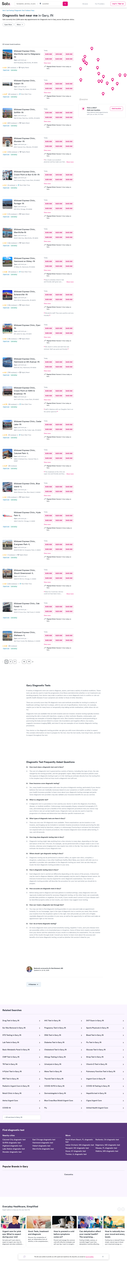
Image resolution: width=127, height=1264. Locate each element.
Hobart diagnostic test (41, 1146)
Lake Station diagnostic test (13, 1149)
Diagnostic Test (19, 10)
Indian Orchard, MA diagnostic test (79, 1145)
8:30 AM (48, 59)
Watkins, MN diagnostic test (106, 1151)
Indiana (28, 10)
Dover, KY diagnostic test (75, 1151)
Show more (70, 162)
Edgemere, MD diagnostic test (107, 1145)
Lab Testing (10, 10)
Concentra (68, 1174)
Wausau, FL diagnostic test (106, 1148)
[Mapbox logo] (83, 99)
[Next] (123, 1209)
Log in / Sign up (118, 4)
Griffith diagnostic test (11, 1142)
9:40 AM (69, 88)
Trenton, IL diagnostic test (76, 1154)
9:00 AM (48, 88)
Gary (32, 10)
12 (24, 662)
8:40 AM (59, 59)
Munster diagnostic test (12, 1152)
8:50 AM (69, 59)
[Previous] (119, 1209)
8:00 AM (48, 54)
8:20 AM (69, 54)
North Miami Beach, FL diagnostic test (79, 1140)
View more (47, 63)
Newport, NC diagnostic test (77, 1148)
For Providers (99, 4)
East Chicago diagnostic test (43, 1139)
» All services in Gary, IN (13, 1117)
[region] (103, 71)
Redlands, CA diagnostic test (107, 1139)
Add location (116, 108)
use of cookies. (90, 1257)
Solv (3, 10)
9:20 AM (59, 88)
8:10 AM (59, 54)
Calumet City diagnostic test (13, 1139)
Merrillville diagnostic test (43, 1149)
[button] (112, 80)
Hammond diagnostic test (42, 1142)
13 (29, 662)
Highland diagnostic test (12, 1146)
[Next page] (32, 662)
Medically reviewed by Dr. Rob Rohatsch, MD (48, 968)
